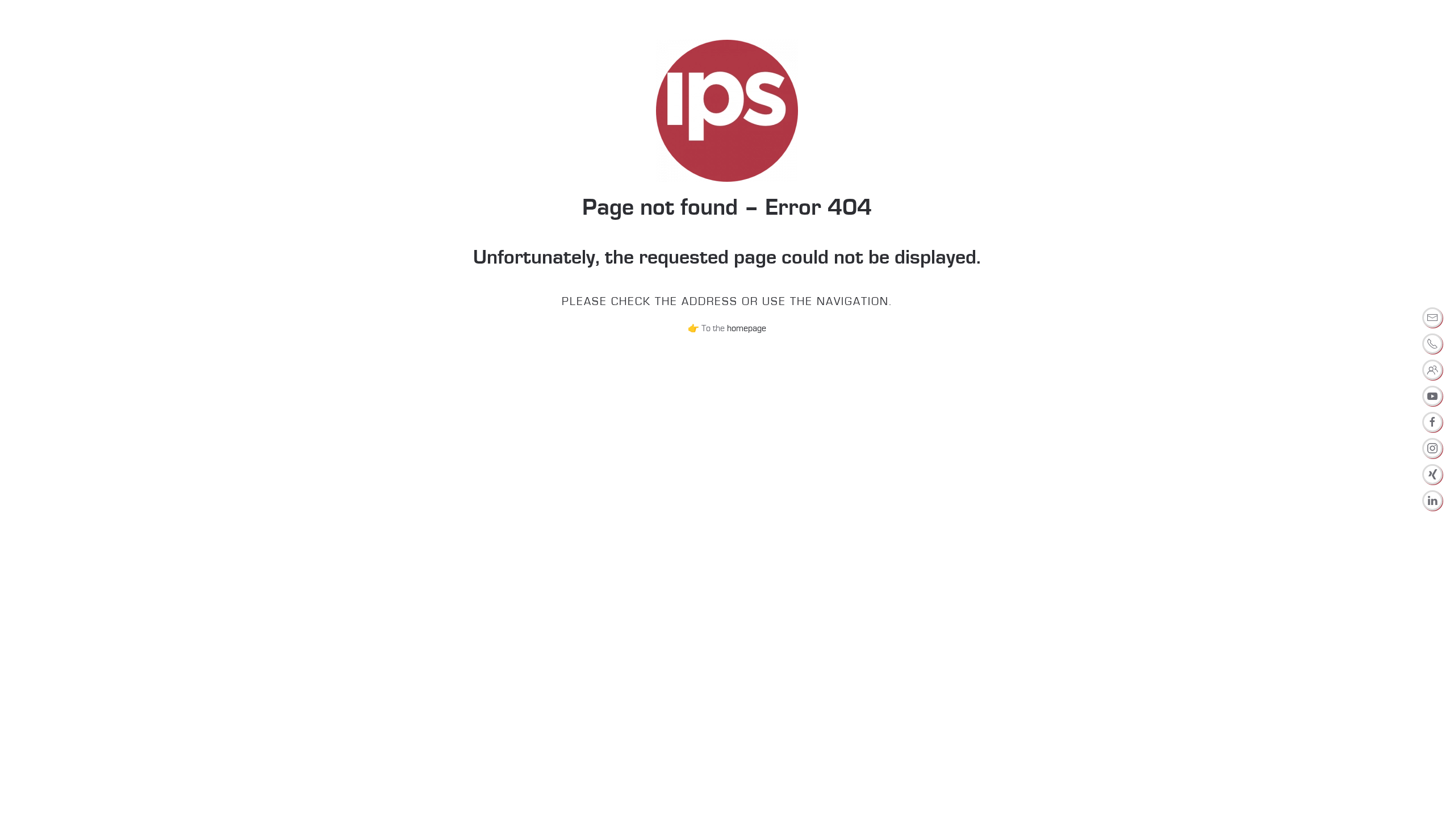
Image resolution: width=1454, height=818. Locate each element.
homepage (746, 328)
